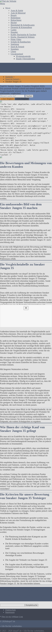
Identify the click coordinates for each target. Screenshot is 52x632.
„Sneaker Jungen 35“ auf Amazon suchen (24, 322)
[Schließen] (26, 281)
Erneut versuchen (12, 351)
